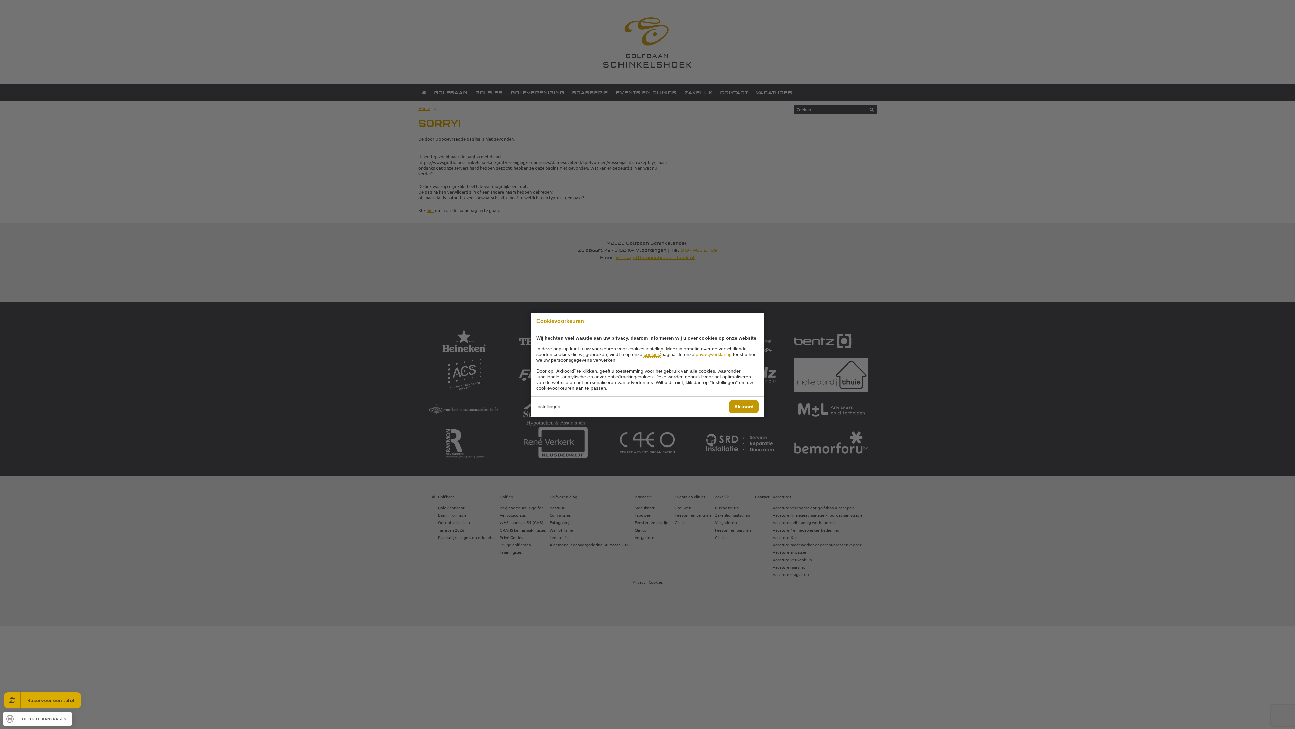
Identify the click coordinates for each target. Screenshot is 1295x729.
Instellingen (548, 406)
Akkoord (744, 406)
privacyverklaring (714, 354)
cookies (652, 354)
